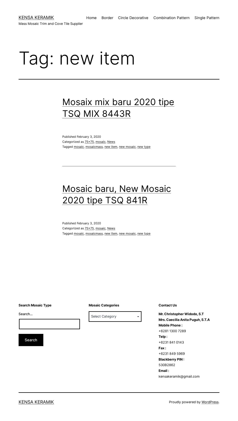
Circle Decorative (133, 18)
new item (110, 146)
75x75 (89, 141)
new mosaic (127, 146)
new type (143, 146)
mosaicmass (94, 146)
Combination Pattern (171, 18)
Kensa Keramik (36, 17)
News (111, 141)
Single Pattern (206, 18)
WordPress (210, 402)
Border (107, 18)
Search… (26, 314)
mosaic (101, 141)
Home (91, 18)
